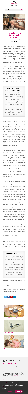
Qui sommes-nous (7, 379)
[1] (3, 288)
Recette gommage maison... (11, 317)
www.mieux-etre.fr (10, 363)
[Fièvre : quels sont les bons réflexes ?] (14, 331)
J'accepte (19, 391)
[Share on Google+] (11, 297)
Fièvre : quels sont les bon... (10, 332)
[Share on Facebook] (8, 297)
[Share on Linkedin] (14, 297)
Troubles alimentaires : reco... (11, 349)
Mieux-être (14, 41)
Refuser (10, 391)
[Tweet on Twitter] (5, 297)
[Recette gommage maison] (14, 315)
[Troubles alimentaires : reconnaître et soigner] (14, 347)
